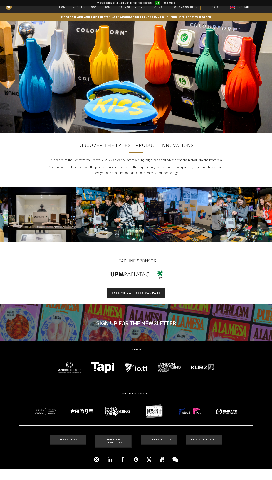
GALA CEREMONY (131, 7)
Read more (168, 2)
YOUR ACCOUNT (184, 7)
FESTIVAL (158, 7)
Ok (157, 2)
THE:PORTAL (212, 7)
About (78, 7)
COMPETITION (101, 7)
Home (63, 7)
